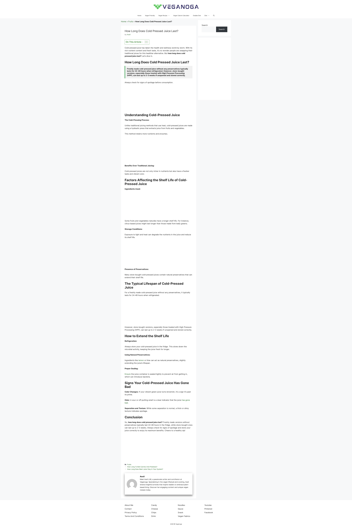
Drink (153, 516)
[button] (213, 15)
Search (205, 25)
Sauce (180, 509)
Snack (180, 512)
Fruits (130, 21)
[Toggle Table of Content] (145, 42)
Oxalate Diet (197, 15)
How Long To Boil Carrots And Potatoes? (142, 467)
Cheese (154, 509)
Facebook (208, 512)
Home (139, 15)
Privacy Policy (131, 512)
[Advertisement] (158, 99)
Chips (153, 512)
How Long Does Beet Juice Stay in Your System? (145, 469)
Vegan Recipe (162, 15)
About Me (129, 505)
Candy (154, 505)
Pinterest (208, 509)
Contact (128, 509)
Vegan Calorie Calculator (181, 15)
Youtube (208, 505)
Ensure (128, 374)
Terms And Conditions (134, 516)
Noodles (181, 505)
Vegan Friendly (150, 15)
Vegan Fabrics (184, 516)
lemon (141, 360)
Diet (206, 15)
